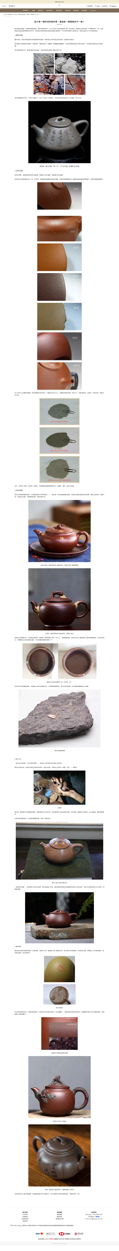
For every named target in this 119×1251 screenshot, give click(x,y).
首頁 (33, 10)
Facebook (93, 10)
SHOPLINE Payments (62, 1243)
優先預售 (76, 10)
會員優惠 (84, 10)
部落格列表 (10, 14)
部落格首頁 (59, 10)
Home (5, 14)
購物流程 (67, 10)
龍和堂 (97, 1217)
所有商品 (25, 10)
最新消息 (40, 10)
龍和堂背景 (49, 10)
